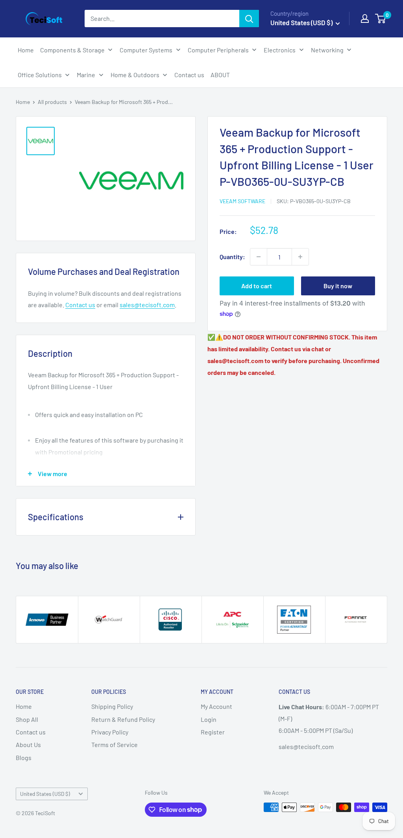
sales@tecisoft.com (147, 304)
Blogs (23, 757)
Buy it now (338, 285)
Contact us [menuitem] (189, 74)
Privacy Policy (109, 732)
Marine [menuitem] (86, 74)
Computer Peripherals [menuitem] (218, 50)
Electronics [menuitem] (280, 50)
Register (213, 732)
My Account (216, 706)
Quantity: (232, 256)
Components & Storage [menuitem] (72, 50)
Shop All (27, 719)
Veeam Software (242, 201)
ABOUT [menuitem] (220, 74)
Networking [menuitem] (327, 50)
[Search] (249, 18)
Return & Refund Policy (123, 719)
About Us (28, 744)
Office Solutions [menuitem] (40, 74)
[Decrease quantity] (258, 256)
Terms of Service (114, 744)
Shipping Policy (112, 706)
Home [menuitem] (26, 50)
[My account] (365, 18)
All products (52, 101)
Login (208, 719)
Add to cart (256, 285)
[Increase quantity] (300, 256)
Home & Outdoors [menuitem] (135, 74)
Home (23, 101)
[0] (381, 18)
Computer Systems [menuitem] (146, 50)
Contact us (80, 304)
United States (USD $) (45, 793)
